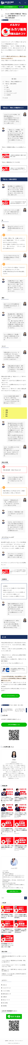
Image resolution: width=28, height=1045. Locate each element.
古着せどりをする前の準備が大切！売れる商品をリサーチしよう (18, 169)
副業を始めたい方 (7, 993)
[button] (20, 2)
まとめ (6, 97)
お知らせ (5, 984)
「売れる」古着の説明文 (10, 83)
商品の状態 (9, 91)
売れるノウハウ (5, 705)
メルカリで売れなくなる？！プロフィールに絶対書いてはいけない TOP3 (14, 965)
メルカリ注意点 (6, 990)
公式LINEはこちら (14, 891)
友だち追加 (21, 6)
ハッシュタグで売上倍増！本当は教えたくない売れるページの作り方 (18, 571)
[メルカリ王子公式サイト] (7, 2)
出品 (12, 705)
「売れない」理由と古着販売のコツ (13, 81)
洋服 (19, 705)
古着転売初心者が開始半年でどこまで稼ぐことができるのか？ (14, 957)
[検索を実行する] (25, 898)
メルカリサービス (7, 987)
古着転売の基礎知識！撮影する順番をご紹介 (18, 156)
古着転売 (15, 705)
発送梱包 (5, 1005)
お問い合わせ (11, 1040)
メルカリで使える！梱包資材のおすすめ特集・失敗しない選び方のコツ (14, 961)
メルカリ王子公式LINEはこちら (10, 695)
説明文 (22, 705)
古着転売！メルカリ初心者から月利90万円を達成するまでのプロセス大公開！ (14, 974)
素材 (8, 87)
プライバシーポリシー (19, 1040)
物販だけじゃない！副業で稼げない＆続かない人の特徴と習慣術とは (14, 970)
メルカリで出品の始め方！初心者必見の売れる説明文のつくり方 (18, 202)
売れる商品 (5, 1002)
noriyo (14, 759)
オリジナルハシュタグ (12, 93)
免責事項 (6, 1040)
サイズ (8, 89)
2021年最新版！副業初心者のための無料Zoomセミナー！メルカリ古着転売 (17, 670)
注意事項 (9, 94)
